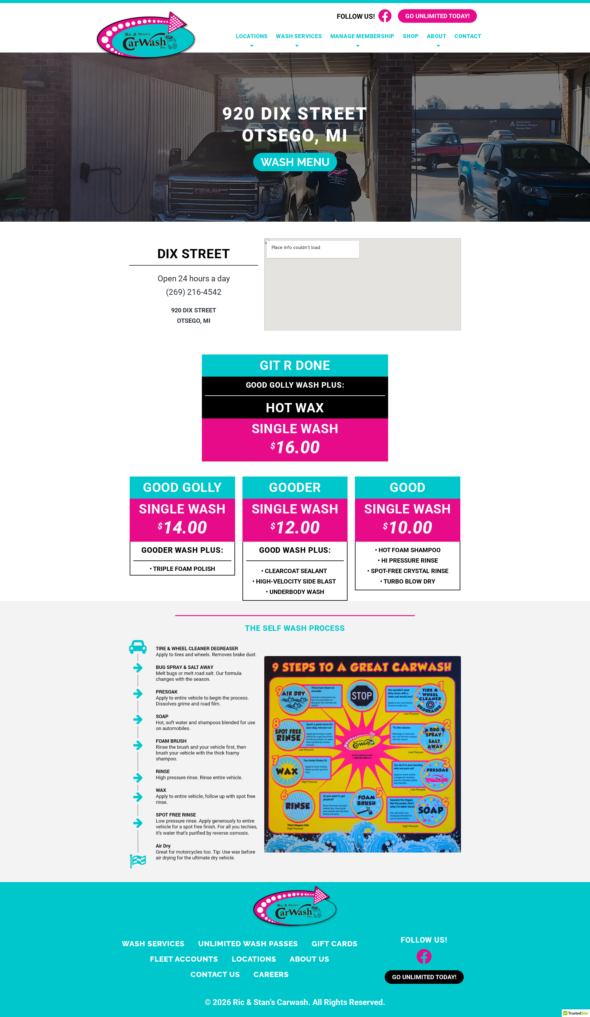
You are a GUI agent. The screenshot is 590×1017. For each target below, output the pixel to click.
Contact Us (215, 974)
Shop (411, 36)
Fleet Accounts (184, 959)
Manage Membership (362, 36)
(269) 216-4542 (194, 292)
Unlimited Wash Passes (248, 943)
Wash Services (299, 36)
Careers (271, 974)
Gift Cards (335, 943)
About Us (309, 959)
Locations (252, 36)
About (436, 36)
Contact (468, 36)
